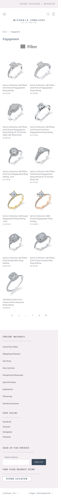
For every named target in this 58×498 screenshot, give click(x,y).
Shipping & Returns (11, 353)
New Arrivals (9, 368)
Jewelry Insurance (11, 403)
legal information (40, 493)
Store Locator (17, 479)
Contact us (10, 493)
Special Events (9, 382)
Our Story (7, 361)
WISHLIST (49, 4)
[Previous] (12, 316)
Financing (7, 396)
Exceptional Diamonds (13, 375)
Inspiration (8, 389)
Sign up (39, 462)
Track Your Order (10, 346)
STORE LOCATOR (30, 4)
